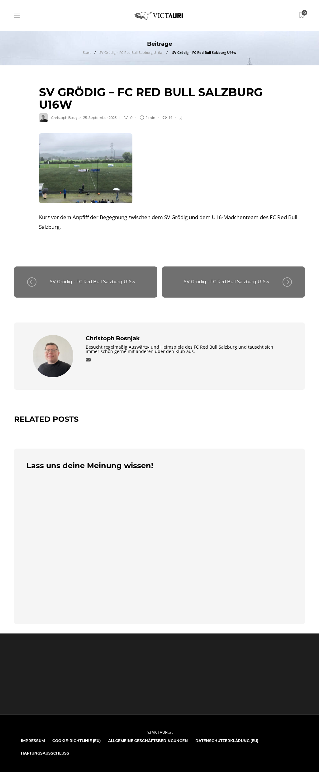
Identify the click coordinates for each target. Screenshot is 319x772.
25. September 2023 (100, 117)
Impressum (33, 740)
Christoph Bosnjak (66, 117)
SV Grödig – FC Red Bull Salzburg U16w (131, 52)
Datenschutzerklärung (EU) (226, 740)
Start (87, 52)
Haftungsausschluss (45, 753)
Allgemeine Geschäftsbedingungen (148, 740)
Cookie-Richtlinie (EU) (76, 740)
